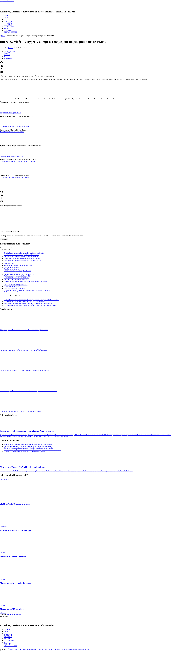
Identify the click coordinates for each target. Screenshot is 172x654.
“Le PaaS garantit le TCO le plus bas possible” (14, 126)
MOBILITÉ (8, 23)
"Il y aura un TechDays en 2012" (10, 113)
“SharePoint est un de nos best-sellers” (12, 132)
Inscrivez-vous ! (5, 479)
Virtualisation (8, 58)
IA (5, 19)
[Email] (86, 72)
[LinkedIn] (86, 65)
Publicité (16, 649)
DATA (6, 18)
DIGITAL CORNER (10, 32)
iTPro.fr (10, 48)
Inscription (17, 615)
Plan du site (85, 649)
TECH (6, 28)
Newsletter (23, 649)
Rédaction (10, 649)
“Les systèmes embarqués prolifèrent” (12, 156)
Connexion (9, 615)
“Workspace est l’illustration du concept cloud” (14, 177)
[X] (86, 68)
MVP (5, 56)
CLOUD (7, 16)
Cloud (3, 36)
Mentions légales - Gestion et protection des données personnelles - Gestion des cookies (54, 649)
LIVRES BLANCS (10, 27)
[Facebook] (86, 62)
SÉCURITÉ (8, 25)
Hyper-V (7, 53)
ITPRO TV (7, 30)
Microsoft (7, 55)
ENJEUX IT (8, 21)
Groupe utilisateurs (10, 51)
